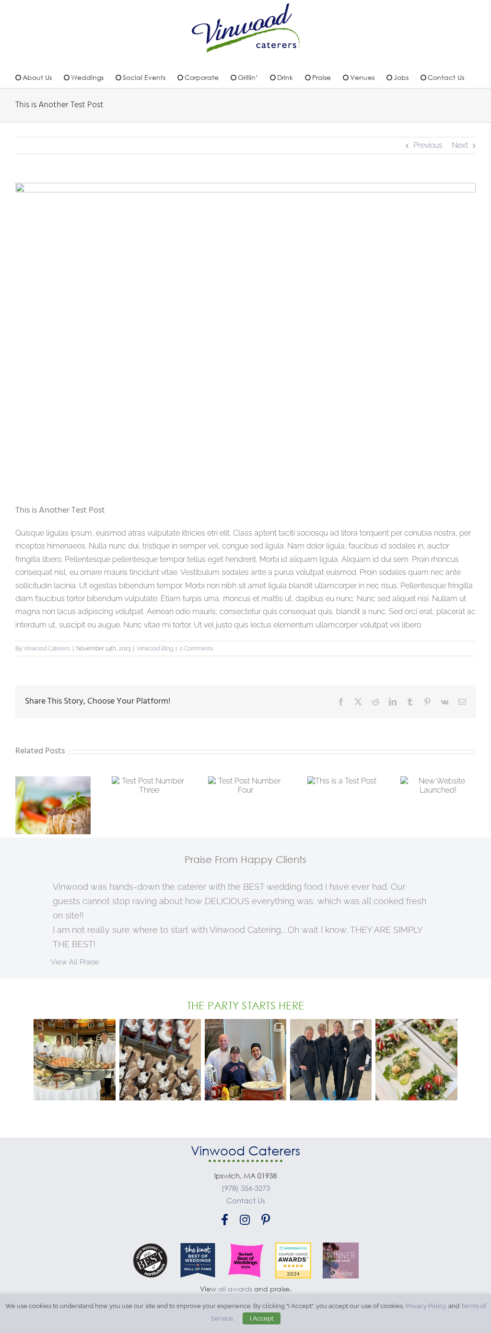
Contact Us (245, 1200)
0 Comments (196, 648)
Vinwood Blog (155, 648)
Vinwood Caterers (46, 648)
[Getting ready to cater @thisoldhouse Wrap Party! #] (331, 1059)
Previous (428, 145)
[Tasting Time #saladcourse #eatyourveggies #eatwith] (416, 1059)
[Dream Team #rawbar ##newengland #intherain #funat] (74, 1059)
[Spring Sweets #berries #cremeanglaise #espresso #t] (160, 1059)
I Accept (261, 1318)
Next (460, 145)
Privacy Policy (425, 1306)
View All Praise (75, 962)
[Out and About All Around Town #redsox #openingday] (245, 1059)
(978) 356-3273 (246, 1188)
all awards (235, 1289)
